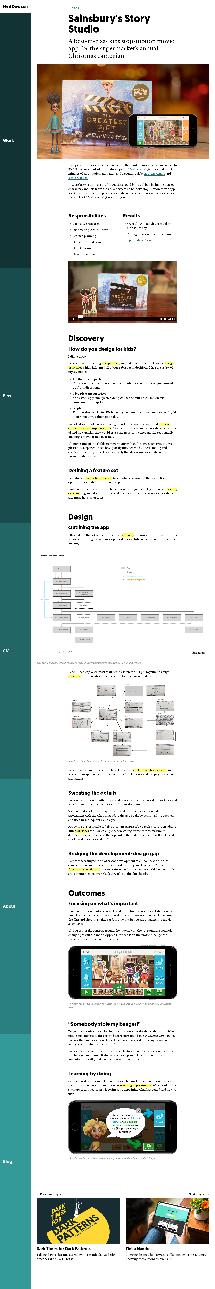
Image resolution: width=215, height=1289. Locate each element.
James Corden (78, 177)
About (9, 906)
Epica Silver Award (140, 240)
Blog (7, 1161)
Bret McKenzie (154, 173)
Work (8, 141)
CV (6, 651)
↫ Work (73, 8)
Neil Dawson (15, 6)
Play (7, 396)
